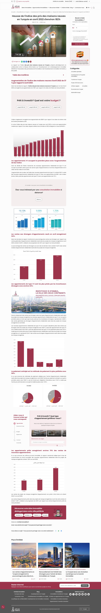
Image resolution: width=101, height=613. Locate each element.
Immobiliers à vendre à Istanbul (59, 599)
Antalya (28, 515)
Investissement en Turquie (38, 594)
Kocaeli (46, 515)
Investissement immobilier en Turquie (38, 596)
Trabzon (37, 515)
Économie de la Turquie (77, 89)
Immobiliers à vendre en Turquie (59, 594)
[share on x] (28, 61)
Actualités (84, 86)
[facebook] (73, 594)
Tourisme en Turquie (76, 79)
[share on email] (30, 61)
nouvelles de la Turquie (23, 12)
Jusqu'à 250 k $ (33, 107)
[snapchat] (88, 594)
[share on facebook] (24, 61)
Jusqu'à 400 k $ (45, 107)
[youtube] (70, 594)
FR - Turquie (83, 609)
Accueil (13, 12)
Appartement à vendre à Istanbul (59, 601)
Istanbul (19, 515)
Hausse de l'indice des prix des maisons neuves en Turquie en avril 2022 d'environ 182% (74, 12)
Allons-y (39, 199)
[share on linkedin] (26, 61)
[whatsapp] (82, 594)
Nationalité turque (75, 92)
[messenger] (85, 594)
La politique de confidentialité (19, 599)
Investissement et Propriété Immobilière (41, 12)
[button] (74, 28)
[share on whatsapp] (22, 61)
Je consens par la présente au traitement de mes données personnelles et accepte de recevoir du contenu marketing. (80, 38)
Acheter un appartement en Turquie (59, 596)
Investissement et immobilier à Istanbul (38, 599)
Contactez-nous (19, 596)
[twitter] (76, 594)
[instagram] (79, 594)
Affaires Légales (75, 86)
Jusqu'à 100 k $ (21, 107)
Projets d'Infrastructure (77, 82)
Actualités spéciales (76, 71)
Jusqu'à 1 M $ (56, 107)
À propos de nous (19, 594)
